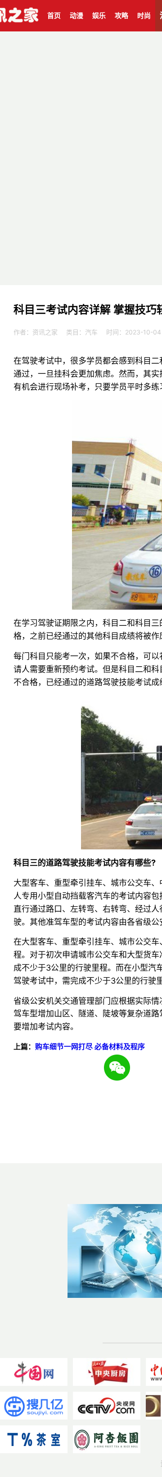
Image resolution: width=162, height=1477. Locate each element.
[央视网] (106, 1406)
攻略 (121, 15)
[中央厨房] (106, 1372)
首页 (54, 15)
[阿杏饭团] (106, 1439)
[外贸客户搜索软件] (34, 1406)
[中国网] (34, 1372)
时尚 (144, 15)
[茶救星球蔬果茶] (34, 1439)
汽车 (91, 332)
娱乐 (99, 15)
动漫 (76, 15)
